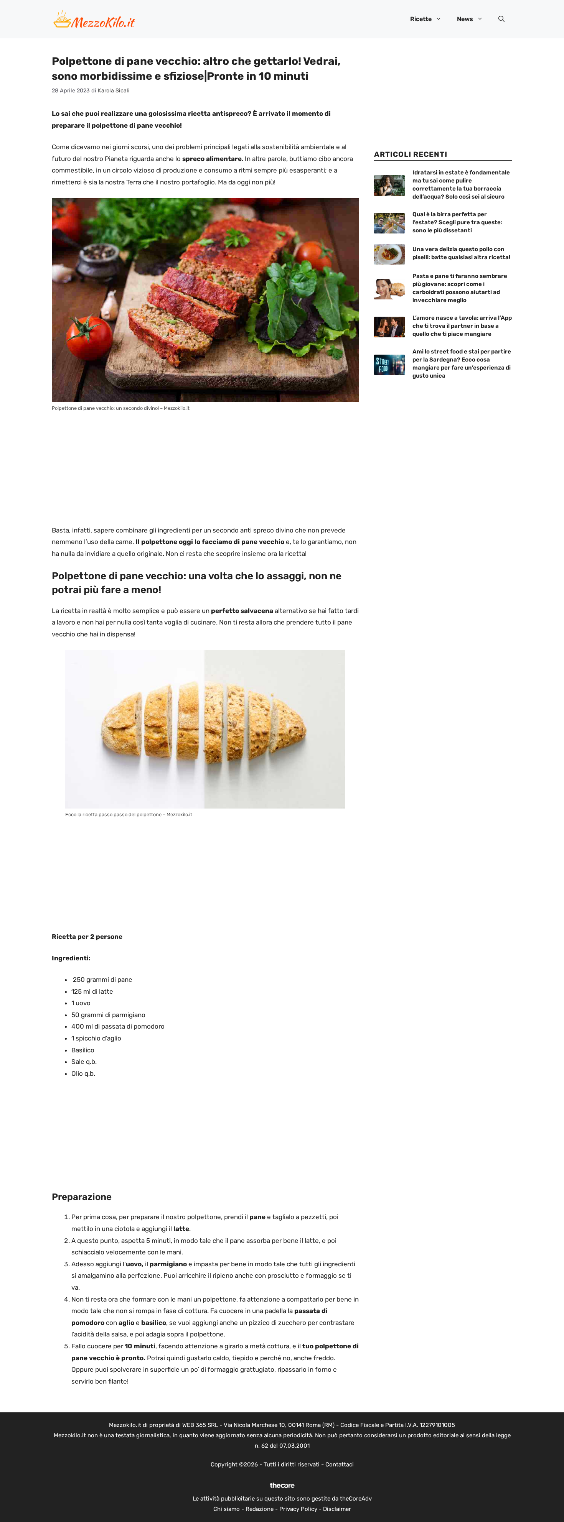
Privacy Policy (298, 1509)
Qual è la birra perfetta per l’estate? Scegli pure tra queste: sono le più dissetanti (457, 222)
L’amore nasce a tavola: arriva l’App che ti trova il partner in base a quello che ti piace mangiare (462, 325)
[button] (501, 19)
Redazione (260, 1509)
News (465, 19)
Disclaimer (337, 1509)
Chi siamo (226, 1509)
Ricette (421, 19)
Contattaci (339, 1464)
